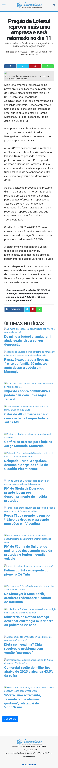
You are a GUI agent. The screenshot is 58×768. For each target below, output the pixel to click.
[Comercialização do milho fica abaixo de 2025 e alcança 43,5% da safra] (30, 661)
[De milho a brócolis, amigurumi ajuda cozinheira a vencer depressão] (30, 330)
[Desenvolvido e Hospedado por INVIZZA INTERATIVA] (29, 764)
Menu (4, 6)
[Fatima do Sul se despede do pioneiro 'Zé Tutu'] (28, 566)
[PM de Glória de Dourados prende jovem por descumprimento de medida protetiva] (30, 482)
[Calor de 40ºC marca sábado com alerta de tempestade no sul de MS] (30, 408)
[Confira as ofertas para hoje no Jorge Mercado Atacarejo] (30, 435)
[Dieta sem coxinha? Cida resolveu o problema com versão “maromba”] (30, 638)
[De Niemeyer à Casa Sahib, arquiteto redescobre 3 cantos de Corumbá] (30, 588)
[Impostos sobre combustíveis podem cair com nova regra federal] (30, 385)
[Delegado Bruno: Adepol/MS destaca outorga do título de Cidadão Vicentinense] (30, 454)
